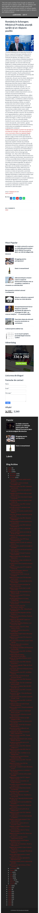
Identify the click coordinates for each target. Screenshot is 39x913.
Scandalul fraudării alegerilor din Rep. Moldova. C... (20, 613)
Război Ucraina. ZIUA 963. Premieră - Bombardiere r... (20, 725)
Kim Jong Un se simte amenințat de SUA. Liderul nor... (20, 585)
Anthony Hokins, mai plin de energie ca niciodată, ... (21, 546)
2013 (10, 905)
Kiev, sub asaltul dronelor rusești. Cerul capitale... (21, 641)
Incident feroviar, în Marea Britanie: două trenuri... (20, 602)
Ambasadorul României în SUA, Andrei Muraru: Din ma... (21, 739)
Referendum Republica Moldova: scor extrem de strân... (21, 623)
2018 (10, 895)
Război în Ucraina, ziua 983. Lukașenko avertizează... (21, 487)
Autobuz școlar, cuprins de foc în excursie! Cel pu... (19, 823)
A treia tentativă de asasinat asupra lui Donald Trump (21, 697)
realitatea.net (13, 191)
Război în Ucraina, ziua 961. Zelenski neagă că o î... (20, 746)
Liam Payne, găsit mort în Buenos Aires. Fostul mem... (21, 669)
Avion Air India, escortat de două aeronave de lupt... (19, 676)
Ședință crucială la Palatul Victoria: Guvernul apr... (20, 827)
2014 (10, 903)
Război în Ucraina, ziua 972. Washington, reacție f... (17, 606)
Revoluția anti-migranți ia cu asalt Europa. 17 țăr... (19, 792)
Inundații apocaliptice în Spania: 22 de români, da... (21, 501)
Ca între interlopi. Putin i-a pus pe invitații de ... (19, 574)
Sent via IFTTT (9, 193)
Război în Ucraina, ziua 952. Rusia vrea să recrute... (21, 834)
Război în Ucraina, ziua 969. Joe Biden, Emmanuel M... (21, 651)
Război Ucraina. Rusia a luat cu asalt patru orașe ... (20, 588)
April (11, 878)
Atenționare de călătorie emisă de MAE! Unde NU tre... (20, 732)
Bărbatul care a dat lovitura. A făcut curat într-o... (20, 865)
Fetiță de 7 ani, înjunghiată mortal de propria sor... (20, 536)
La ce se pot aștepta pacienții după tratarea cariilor (22, 335)
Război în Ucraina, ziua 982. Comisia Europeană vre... (20, 504)
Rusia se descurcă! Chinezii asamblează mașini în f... (21, 708)
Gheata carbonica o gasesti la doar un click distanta (24, 298)
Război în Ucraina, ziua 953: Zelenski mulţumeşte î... (20, 813)
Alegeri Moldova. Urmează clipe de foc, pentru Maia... (21, 581)
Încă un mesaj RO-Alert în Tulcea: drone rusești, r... (19, 830)
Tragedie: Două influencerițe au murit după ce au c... (21, 494)
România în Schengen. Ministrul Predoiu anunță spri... (19, 571)
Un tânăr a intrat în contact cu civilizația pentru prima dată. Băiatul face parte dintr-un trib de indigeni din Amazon (19, 250)
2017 (10, 897)
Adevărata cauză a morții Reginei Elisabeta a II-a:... (19, 841)
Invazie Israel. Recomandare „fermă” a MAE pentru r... (21, 844)
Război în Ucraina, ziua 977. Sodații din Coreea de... (21, 567)
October (12, 477)
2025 (10, 470)
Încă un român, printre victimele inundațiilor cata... (19, 483)
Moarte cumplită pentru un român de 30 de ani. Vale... (20, 532)
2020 (10, 891)
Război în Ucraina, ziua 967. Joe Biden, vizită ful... (21, 673)
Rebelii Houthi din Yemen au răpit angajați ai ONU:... (19, 718)
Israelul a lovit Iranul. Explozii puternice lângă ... (21, 564)
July (11, 872)
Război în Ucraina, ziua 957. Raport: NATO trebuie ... (20, 778)
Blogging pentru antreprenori (20, 260)
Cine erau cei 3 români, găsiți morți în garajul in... (20, 480)
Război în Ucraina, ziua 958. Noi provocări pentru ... (19, 764)
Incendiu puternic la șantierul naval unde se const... (20, 508)
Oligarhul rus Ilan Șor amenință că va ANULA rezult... (20, 592)
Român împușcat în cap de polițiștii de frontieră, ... (20, 802)
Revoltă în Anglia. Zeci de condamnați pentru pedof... (20, 683)
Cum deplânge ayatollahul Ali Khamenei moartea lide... (21, 648)
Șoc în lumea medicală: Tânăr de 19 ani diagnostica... (21, 666)
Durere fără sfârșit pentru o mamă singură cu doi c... (20, 855)
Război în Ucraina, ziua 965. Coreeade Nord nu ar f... (20, 690)
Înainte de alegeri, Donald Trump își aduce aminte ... (20, 553)
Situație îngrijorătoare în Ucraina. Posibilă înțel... (19, 599)
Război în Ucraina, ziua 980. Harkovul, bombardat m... (20, 525)
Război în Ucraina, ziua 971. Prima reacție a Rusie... (19, 627)
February (12, 882)
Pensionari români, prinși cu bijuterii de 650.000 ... (21, 862)
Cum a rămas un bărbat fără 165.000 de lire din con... (20, 687)
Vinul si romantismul (22, 268)
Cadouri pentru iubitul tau (14, 329)
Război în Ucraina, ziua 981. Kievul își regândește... (20, 518)
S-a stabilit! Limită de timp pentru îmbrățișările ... (19, 630)
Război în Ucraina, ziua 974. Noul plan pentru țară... (20, 578)
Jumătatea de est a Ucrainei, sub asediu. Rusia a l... (19, 781)
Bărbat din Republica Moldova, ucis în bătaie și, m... (20, 658)
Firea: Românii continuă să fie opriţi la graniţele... (20, 774)
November (13, 475)
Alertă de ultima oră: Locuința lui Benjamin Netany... (19, 644)
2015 (10, 901)
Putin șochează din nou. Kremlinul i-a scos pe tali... (20, 795)
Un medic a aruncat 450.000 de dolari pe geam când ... (20, 785)
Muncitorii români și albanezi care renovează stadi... (19, 729)
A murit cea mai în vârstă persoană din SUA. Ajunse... (21, 550)
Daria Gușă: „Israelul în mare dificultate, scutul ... (21, 767)
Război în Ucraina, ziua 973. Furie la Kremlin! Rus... (20, 595)
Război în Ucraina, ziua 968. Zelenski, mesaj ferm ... (20, 662)
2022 (10, 887)
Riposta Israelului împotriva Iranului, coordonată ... (20, 788)
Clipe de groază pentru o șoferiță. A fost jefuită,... (20, 771)
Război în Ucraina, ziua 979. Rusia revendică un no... (19, 539)
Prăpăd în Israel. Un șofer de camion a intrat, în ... (21, 543)
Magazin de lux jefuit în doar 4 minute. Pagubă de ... (21, 848)
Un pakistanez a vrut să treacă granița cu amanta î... (21, 816)
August (12, 870)
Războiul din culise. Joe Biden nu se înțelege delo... (20, 753)
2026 (10, 468)
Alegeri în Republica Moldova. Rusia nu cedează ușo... (21, 616)
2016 (10, 899)
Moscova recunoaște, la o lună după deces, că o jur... (20, 711)
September (13, 868)
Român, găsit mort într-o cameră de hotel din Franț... (20, 529)
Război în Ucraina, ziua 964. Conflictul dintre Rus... (20, 701)
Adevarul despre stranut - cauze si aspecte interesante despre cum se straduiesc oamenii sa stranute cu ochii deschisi (19, 281)
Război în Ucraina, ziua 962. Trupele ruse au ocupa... (20, 736)
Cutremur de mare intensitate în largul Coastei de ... (21, 497)
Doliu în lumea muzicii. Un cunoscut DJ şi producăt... (21, 722)
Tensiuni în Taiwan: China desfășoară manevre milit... (21, 693)
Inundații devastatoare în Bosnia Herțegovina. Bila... (19, 757)
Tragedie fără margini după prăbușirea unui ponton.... (21, 634)
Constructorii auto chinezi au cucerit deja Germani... (20, 715)
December (13, 473)
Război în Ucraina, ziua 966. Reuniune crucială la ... (20, 680)
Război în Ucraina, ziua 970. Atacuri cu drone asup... (21, 637)
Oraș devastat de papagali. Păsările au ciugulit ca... (21, 851)
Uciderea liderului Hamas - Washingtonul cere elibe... (18, 655)
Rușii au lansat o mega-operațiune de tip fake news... (20, 560)
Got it (25, 15)
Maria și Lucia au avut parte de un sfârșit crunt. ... (19, 809)
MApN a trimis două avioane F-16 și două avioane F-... (20, 820)
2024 (10, 471)
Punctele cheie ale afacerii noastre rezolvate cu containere (24, 321)
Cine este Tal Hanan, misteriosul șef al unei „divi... (21, 515)
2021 (10, 889)
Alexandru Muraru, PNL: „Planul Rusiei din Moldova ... (21, 609)
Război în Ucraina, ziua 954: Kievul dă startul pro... (20, 806)
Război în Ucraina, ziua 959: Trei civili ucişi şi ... (20, 760)
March (12, 880)
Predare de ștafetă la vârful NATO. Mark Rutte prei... (20, 858)
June (11, 874)
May (11, 876)
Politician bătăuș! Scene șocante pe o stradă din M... (21, 522)
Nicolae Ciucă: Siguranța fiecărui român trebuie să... (21, 799)
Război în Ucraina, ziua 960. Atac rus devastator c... (20, 750)
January (12, 883)
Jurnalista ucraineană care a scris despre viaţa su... (19, 743)
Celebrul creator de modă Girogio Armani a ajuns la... (19, 704)
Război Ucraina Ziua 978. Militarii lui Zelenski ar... (20, 557)
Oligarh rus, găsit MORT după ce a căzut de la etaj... (20, 620)
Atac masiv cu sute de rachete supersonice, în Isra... (18, 837)
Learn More (17, 15)
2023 (10, 885)
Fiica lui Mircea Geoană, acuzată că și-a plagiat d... (21, 511)
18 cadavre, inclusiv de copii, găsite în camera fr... (20, 490)
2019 (10, 893)
